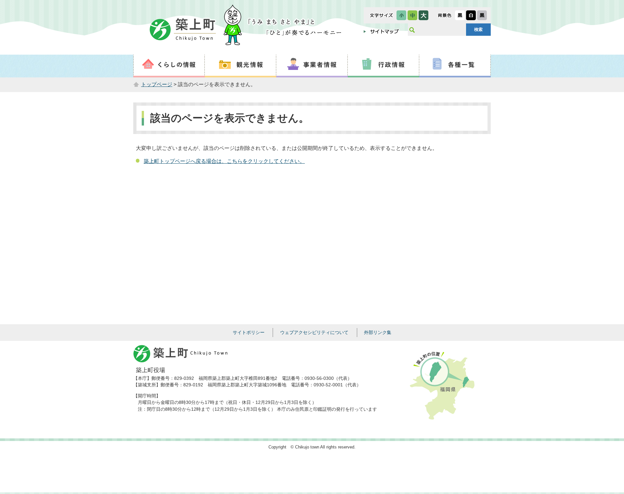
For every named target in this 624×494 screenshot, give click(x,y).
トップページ (156, 84)
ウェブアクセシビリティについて (314, 332)
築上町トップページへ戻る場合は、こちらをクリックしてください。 (224, 161)
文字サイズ (381, 15)
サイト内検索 (412, 29)
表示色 (445, 15)
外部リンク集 (377, 332)
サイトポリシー (249, 332)
